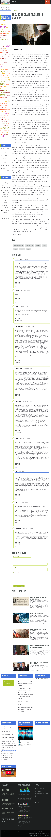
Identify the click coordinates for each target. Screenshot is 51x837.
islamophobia (5, 66)
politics (6, 105)
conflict (9, 31)
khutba (38, 245)
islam (5, 63)
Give (47, 1)
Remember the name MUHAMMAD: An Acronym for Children (25, 703)
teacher (6, 126)
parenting (3, 94)
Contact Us (39, 799)
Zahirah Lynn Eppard (5, 165)
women (1, 134)
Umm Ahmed (4, 168)
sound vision (3, 121)
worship (5, 134)
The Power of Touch (23, 679)
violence (5, 130)
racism (5, 111)
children (3, 26)
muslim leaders (4, 77)
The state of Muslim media (36, 614)
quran (1, 111)
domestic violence (3, 37)
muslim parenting (5, 79)
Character (3, 24)
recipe (8, 113)
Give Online (39, 791)
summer (1, 126)
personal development (3, 100)
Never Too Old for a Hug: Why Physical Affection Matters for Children (25, 683)
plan (9, 101)
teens (1, 128)
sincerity (2, 119)
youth (2, 136)
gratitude (2, 52)
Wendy (3, 132)
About (37, 1)
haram (2, 54)
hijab (1, 58)
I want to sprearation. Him (7, 734)
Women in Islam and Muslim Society (6, 212)
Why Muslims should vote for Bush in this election (39, 663)
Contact (42, 1)
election (1, 42)
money (9, 73)
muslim (7, 75)
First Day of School (22, 714)
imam (44, 245)
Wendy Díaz (3, 158)
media (2, 73)
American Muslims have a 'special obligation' (38, 630)
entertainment (4, 44)
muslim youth (29, 245)
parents (8, 95)
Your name (16, 556)
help (5, 56)
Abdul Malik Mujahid (5, 155)
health (1, 56)
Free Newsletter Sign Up (42, 793)
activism (5, 20)
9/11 (1, 21)
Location (15, 562)
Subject (15, 567)
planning (2, 103)
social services (7, 119)
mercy (5, 73)
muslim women (3, 87)
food (5, 48)
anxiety (8, 23)
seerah (5, 117)
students (8, 124)
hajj (4, 52)
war (1, 132)
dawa (7, 33)
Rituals (7, 115)
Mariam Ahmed (18, 49)
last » (36, 550)
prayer (1, 107)
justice (2, 69)
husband (2, 60)
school (1, 117)
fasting (2, 48)
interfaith (2, 63)
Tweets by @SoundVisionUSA (42, 678)
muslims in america (18, 245)
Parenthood (7, 93)
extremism (3, 46)
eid (7, 40)
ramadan (3, 113)
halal (7, 52)
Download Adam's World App (41, 796)
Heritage (8, 56)
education (3, 39)
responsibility (3, 115)
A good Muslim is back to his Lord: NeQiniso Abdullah (38, 598)
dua (5, 38)
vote (8, 130)
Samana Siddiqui (4, 153)
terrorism (6, 127)
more (8, 170)
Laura (8, 69)
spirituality (3, 123)
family (8, 45)
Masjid (16, 10)
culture (28, 249)
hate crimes (7, 54)
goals (6, 50)
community (3, 31)
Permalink (32, 259)
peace (5, 97)
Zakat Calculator (40, 788)
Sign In (38, 802)
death (1, 36)
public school (7, 109)
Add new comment (16, 234)
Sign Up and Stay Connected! (8, 682)
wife (6, 132)
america (5, 23)
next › (32, 550)
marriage (3, 71)
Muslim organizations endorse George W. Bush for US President (39, 646)
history (22, 249)
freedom (2, 50)
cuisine (1, 34)
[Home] (5, 2)
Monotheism (2, 75)
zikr (5, 136)
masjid (15, 249)
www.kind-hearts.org (40, 379)
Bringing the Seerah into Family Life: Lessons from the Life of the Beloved (25, 709)
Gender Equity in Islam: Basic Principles (6, 200)
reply (16, 286)
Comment (16, 573)
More (8, 138)
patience (2, 97)
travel (1, 130)
